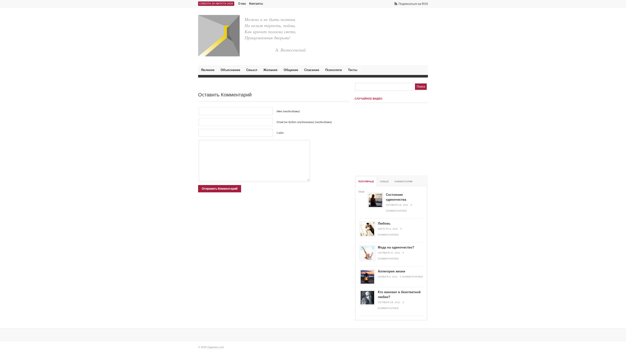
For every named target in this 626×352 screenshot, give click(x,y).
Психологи (333, 70)
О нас (242, 3)
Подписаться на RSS (413, 4)
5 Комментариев (411, 276)
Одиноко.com (215, 347)
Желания (270, 70)
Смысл (251, 70)
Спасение (311, 70)
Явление (207, 70)
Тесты (352, 70)
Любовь (384, 223)
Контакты (256, 3)
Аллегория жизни (391, 271)
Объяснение (230, 70)
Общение (291, 70)
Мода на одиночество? (396, 247)
